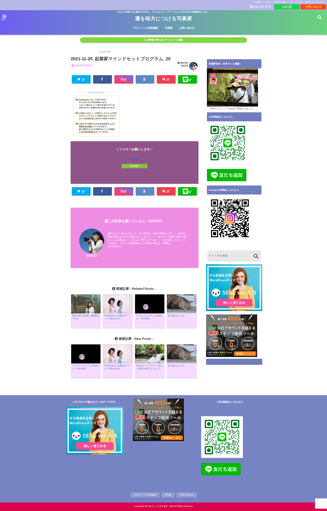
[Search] (256, 256)
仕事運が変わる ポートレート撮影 (164, 40)
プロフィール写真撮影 (145, 27)
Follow (134, 158)
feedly (135, 166)
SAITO (184, 65)
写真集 (169, 27)
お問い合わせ (313, 6)
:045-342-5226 (262, 6)
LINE (285, 6)
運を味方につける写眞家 (163, 18)
